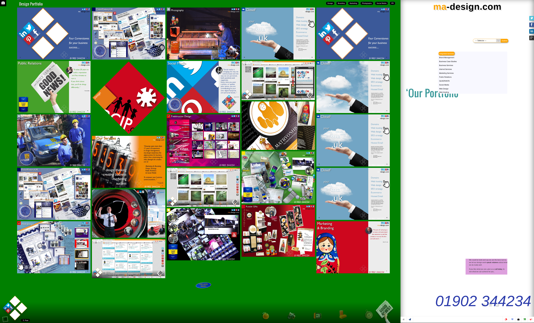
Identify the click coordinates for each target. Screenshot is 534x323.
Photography (367, 3)
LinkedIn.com (5, 47)
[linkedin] (532, 32)
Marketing (353, 3)
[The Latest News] (386, 309)
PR (392, 3)
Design (330, 3)
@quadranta (6, 27)
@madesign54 (1, 47)
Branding (341, 3)
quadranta (2, 47)
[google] (532, 39)
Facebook (10, 47)
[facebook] (532, 26)
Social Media (381, 3)
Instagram (8, 47)
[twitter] (532, 19)
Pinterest (6, 47)
